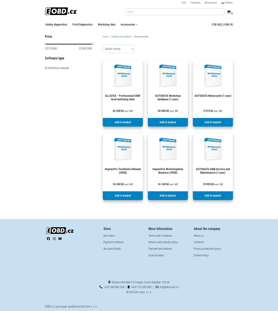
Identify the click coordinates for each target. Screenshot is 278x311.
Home (105, 36)
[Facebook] (48, 239)
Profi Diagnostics (83, 24)
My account (211, 2)
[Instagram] (54, 239)
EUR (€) (228, 24)
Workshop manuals (58, 68)
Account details (112, 248)
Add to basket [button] (123, 122)
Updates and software (121, 36)
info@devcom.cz (168, 287)
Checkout (195, 2)
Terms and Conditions (160, 235)
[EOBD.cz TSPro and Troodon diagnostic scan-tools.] (61, 11)
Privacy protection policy (207, 248)
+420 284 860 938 (113, 287)
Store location (156, 255)
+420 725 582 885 (141, 287)
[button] (136, 24)
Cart (184, 2)
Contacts (199, 242)
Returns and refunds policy (163, 242)
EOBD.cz (49, 306)
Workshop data (106, 24)
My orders (109, 235)
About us (199, 235)
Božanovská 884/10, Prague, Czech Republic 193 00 (140, 282)
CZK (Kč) (217, 24)
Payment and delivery (160, 248)
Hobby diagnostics (56, 24)
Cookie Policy (201, 255)
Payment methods (113, 242)
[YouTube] (60, 239)
